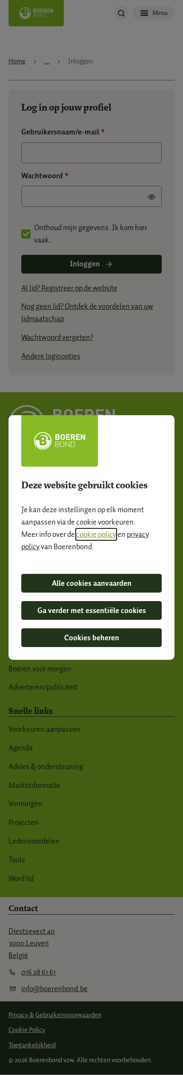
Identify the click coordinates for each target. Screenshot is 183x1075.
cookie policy (96, 534)
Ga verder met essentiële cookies (91, 610)
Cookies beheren (91, 637)
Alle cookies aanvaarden (92, 583)
